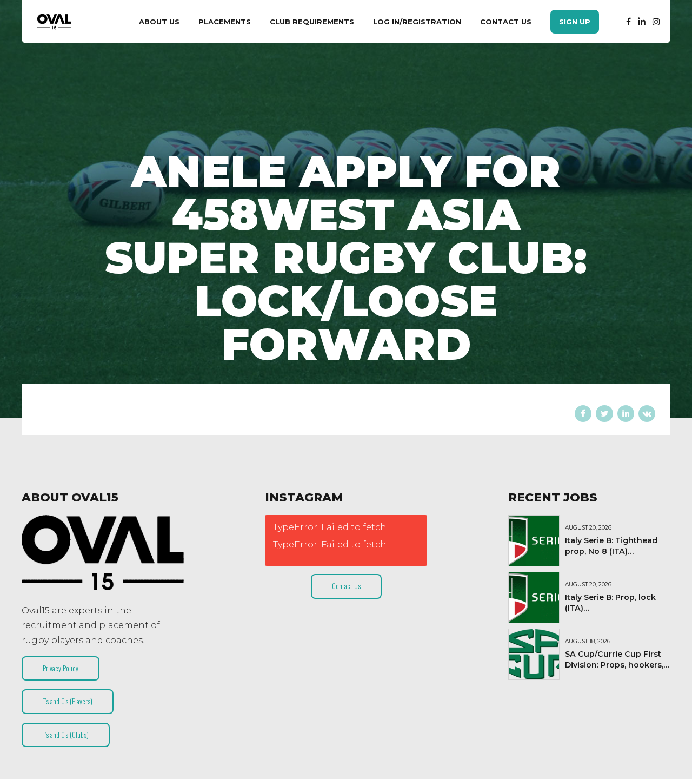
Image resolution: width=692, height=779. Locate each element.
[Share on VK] (646, 413)
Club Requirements (312, 21)
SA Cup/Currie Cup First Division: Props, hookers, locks (614, 665)
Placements (224, 21)
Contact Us (505, 21)
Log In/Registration (417, 21)
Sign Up (574, 21)
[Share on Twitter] (604, 413)
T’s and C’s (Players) (67, 701)
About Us (159, 21)
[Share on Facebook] (583, 413)
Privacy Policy (60, 668)
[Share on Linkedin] (625, 413)
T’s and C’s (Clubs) (66, 734)
